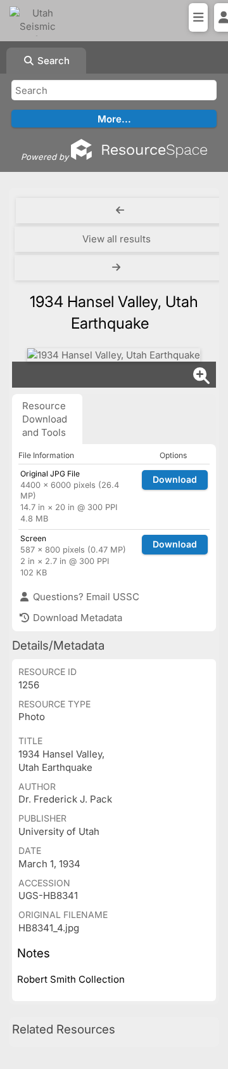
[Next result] (118, 267)
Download (175, 479)
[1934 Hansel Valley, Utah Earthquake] (113, 355)
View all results (116, 239)
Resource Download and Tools (44, 419)
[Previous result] (120, 210)
